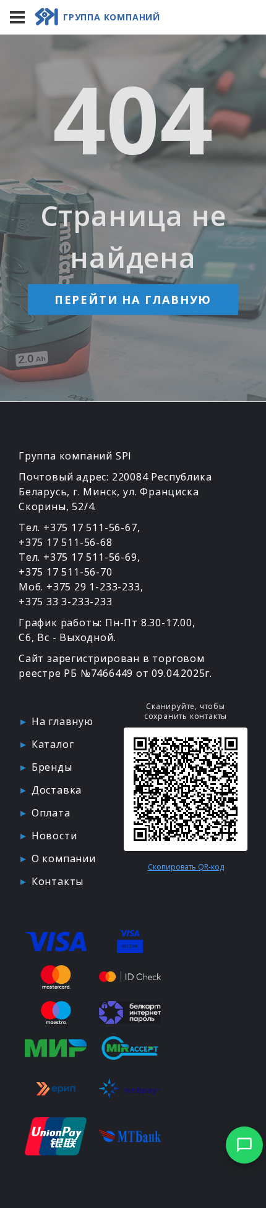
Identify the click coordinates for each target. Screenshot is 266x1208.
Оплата (51, 813)
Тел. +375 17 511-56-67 (78, 527)
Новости (54, 835)
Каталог (53, 744)
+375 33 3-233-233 (66, 601)
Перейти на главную (133, 299)
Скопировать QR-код (186, 867)
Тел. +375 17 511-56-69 (78, 557)
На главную (62, 721)
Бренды (52, 767)
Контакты (58, 881)
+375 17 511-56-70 (66, 572)
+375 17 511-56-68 (66, 542)
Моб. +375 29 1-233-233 (79, 587)
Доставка (57, 790)
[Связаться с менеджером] (244, 1145)
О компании (64, 858)
